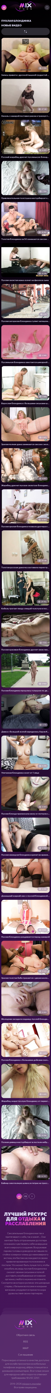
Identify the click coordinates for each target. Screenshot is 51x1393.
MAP (26, 1348)
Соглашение (25, 1354)
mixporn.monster (31, 1383)
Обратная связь (25, 1334)
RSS (25, 1341)
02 (25, 1196)
